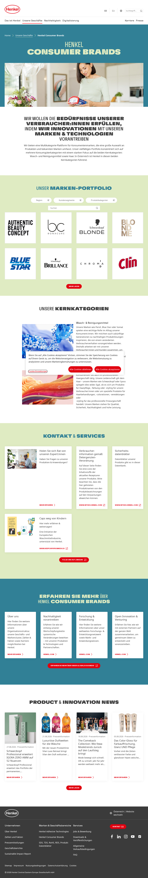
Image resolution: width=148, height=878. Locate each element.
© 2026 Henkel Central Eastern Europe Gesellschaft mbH (29, 872)
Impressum (19, 865)
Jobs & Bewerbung (82, 831)
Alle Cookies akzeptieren (108, 369)
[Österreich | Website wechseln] (121, 11)
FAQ (75, 854)
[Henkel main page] (12, 9)
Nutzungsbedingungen (36, 865)
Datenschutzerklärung (58, 865)
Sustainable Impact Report (18, 853)
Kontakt (116, 827)
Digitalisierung (70, 21)
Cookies (72, 865)
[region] (75, 363)
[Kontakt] (105, 11)
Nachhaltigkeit (52, 21)
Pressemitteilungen (14, 842)
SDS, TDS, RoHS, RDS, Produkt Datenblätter (53, 844)
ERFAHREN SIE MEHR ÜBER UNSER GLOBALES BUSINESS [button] (72, 666)
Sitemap (8, 865)
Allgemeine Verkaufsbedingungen (84, 847)
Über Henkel (11, 831)
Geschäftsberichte (14, 848)
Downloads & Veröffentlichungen (82, 839)
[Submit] (141, 11)
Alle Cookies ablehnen (80, 369)
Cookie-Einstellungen (38, 371)
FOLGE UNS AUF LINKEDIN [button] (72, 560)
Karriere (129, 21)
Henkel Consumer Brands (51, 837)
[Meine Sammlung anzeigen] (113, 11)
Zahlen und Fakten (14, 837)
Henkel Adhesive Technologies (54, 831)
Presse (139, 21)
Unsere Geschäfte (32, 21)
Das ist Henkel (12, 21)
